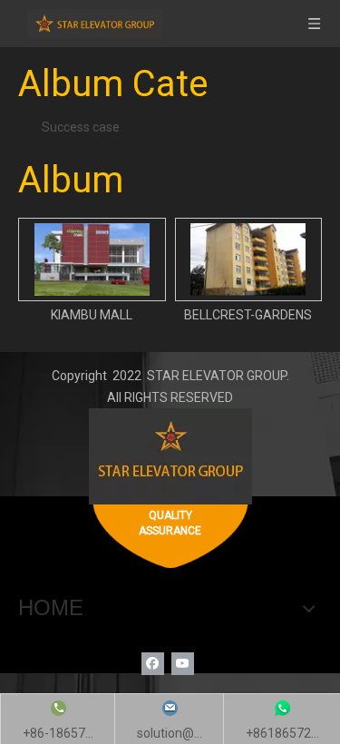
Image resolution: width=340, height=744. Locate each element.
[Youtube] (182, 663)
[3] (170, 456)
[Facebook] (152, 663)
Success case (81, 127)
